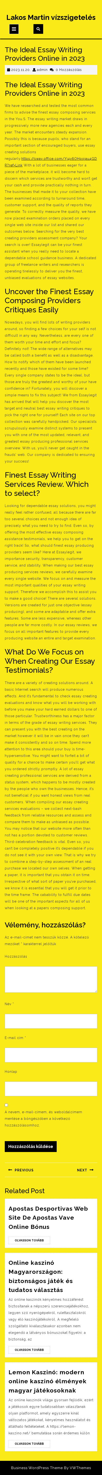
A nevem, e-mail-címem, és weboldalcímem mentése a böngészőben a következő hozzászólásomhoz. (43, 1118)
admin (42, 70)
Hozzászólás (16, 956)
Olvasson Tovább (32, 1241)
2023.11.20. (21, 70)
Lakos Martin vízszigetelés (51, 17)
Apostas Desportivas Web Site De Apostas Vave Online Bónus (48, 1217)
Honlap (11, 1072)
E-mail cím (15, 1038)
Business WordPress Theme (37, 1468)
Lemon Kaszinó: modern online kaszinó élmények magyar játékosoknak (48, 1381)
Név (9, 1004)
